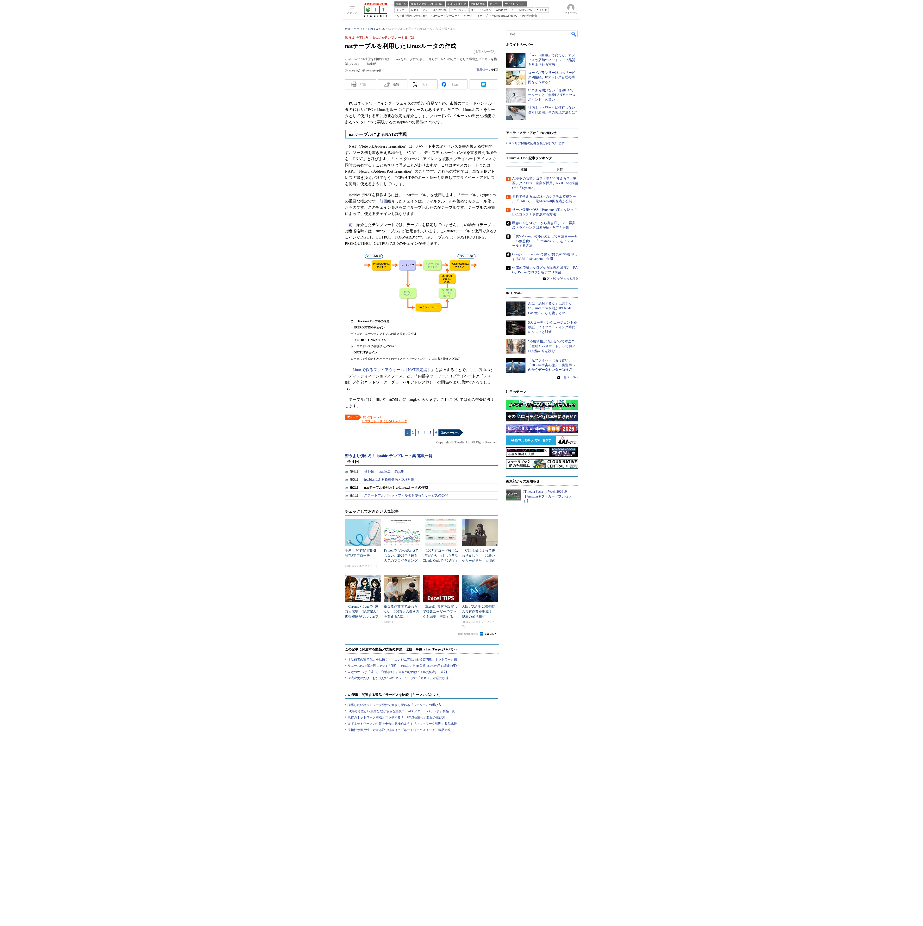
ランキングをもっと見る (562, 278)
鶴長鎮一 (482, 69)
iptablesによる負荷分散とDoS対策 (389, 479)
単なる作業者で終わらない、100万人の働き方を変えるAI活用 (401, 611)
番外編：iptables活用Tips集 (384, 471)
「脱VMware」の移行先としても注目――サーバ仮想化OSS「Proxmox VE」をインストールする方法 (545, 240)
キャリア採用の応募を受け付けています (536, 143)
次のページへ (450, 432)
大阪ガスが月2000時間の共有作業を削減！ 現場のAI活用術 (478, 611)
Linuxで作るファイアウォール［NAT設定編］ (392, 370)
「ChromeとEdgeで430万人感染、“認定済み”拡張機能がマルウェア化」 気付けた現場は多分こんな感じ (362, 617)
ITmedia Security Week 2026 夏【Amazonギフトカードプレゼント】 (547, 496)
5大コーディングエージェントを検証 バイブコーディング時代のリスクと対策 (552, 327)
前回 (383, 201)
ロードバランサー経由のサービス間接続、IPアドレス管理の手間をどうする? (551, 77)
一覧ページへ (569, 377)
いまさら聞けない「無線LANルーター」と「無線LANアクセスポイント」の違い (551, 94)
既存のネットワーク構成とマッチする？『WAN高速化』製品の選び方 (396, 717)
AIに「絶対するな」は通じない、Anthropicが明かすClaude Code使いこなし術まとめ (550, 308)
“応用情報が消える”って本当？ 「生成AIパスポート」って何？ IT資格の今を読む (553, 346)
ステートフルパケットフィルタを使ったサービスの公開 (406, 495)
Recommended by (468, 633)
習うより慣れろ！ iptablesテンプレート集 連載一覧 (388, 456)
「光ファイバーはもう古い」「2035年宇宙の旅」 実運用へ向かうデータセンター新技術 (551, 365)
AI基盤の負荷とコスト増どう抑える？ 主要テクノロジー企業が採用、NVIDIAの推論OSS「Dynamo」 (545, 183)
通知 (396, 84)
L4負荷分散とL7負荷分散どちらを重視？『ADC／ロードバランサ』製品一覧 (401, 711)
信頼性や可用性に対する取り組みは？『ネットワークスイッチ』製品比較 (399, 730)
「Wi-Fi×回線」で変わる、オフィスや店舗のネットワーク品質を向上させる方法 (551, 59)
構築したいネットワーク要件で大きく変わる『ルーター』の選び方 (394, 705)
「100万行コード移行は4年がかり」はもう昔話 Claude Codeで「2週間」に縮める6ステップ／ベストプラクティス (442, 561)
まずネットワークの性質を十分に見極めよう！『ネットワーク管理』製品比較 (402, 723)
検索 (574, 34)
